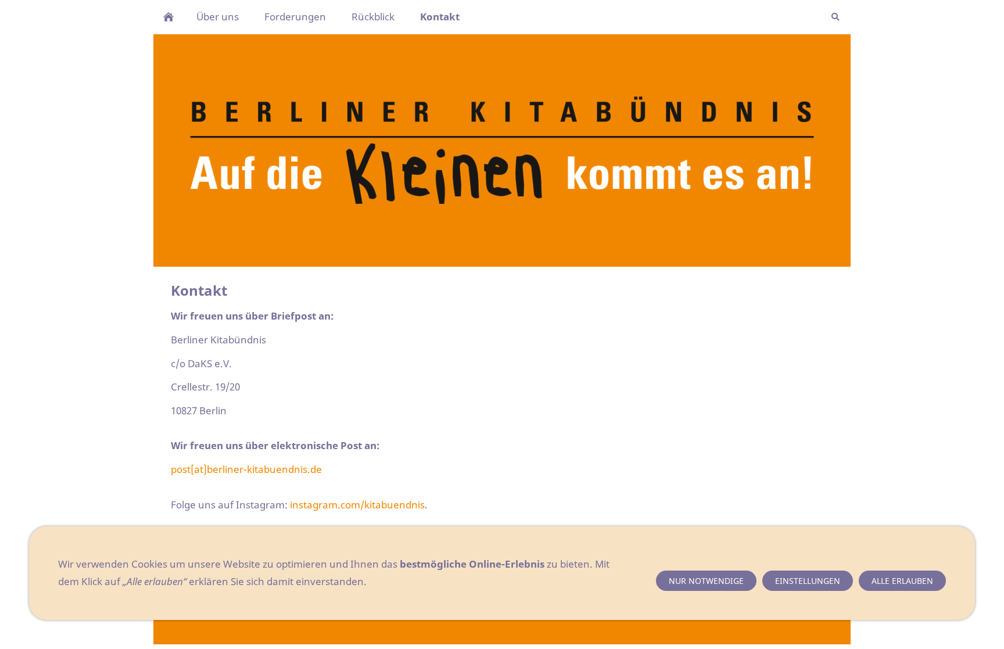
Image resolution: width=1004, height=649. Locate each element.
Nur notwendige (706, 580)
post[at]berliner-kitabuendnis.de (246, 469)
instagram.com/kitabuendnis (357, 504)
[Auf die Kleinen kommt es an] (168, 17)
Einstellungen (807, 580)
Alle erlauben (902, 580)
